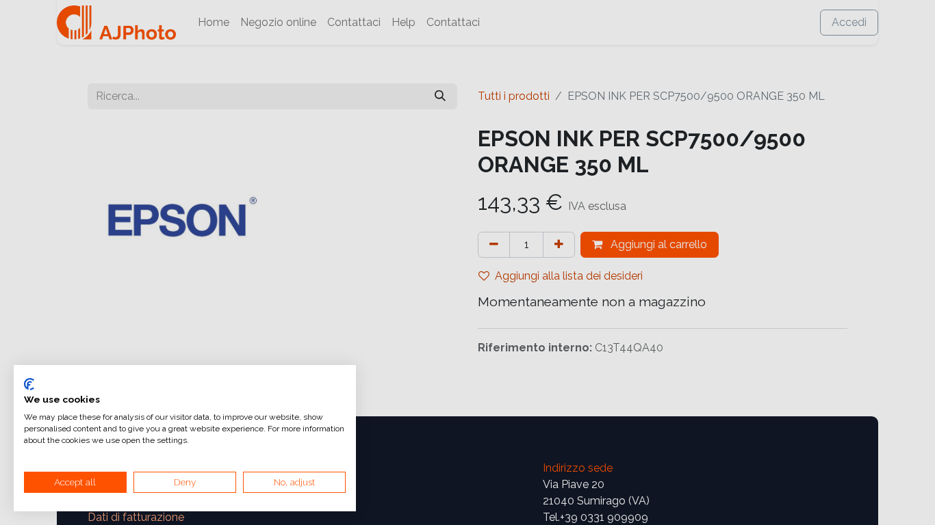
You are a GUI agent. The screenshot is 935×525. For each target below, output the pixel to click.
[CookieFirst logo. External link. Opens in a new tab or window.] (29, 384)
